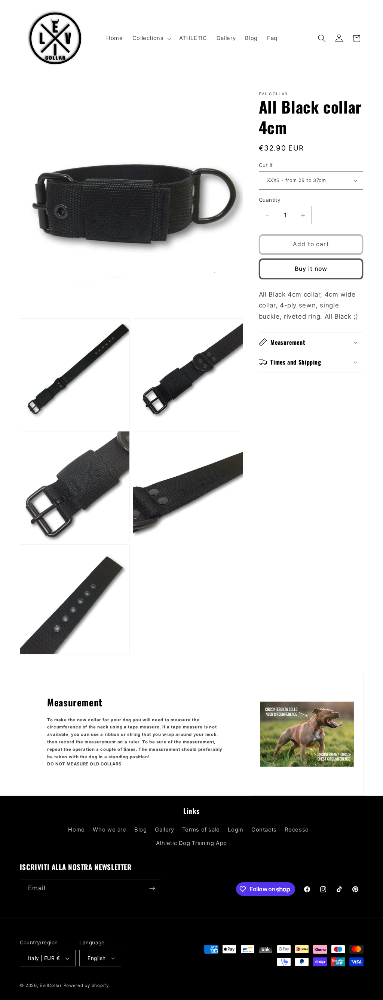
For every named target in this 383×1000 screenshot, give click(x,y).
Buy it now (311, 268)
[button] (151, 38)
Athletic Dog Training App (191, 843)
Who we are (109, 829)
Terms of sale (201, 829)
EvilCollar (50, 985)
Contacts (264, 829)
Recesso (297, 829)
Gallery (164, 829)
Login (235, 829)
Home (76, 829)
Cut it (266, 165)
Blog (140, 829)
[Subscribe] (151, 888)
